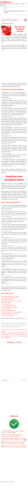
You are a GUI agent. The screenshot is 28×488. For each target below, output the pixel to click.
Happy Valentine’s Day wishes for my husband (11, 301)
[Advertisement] (14, 66)
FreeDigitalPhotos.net (21, 318)
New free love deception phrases (20, 29)
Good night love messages (7, 299)
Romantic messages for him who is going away (11, 312)
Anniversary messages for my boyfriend (10, 296)
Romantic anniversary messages (8, 310)
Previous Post (5, 380)
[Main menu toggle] (26, 3)
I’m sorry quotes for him (6, 304)
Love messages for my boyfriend (8, 305)
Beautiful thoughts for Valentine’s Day (9, 297)
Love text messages (5, 308)
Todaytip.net (5, 2)
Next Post (24, 380)
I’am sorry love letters (6, 302)
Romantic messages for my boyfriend (9, 313)
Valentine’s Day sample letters (7, 315)
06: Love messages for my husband (9, 307)
